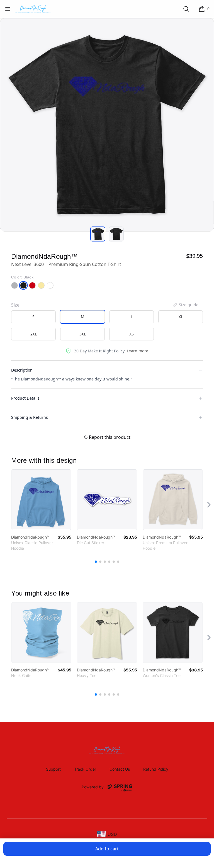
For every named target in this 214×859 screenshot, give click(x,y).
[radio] (33, 316)
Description (22, 370)
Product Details (25, 398)
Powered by (93, 787)
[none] (185, 305)
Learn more (137, 350)
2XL (33, 334)
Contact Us (120, 769)
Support (53, 769)
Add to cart (107, 849)
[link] (41, 500)
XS (131, 334)
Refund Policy (155, 769)
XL (181, 316)
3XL (82, 334)
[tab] (98, 234)
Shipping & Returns (29, 417)
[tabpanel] (107, 124)
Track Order (85, 769)
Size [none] (15, 305)
